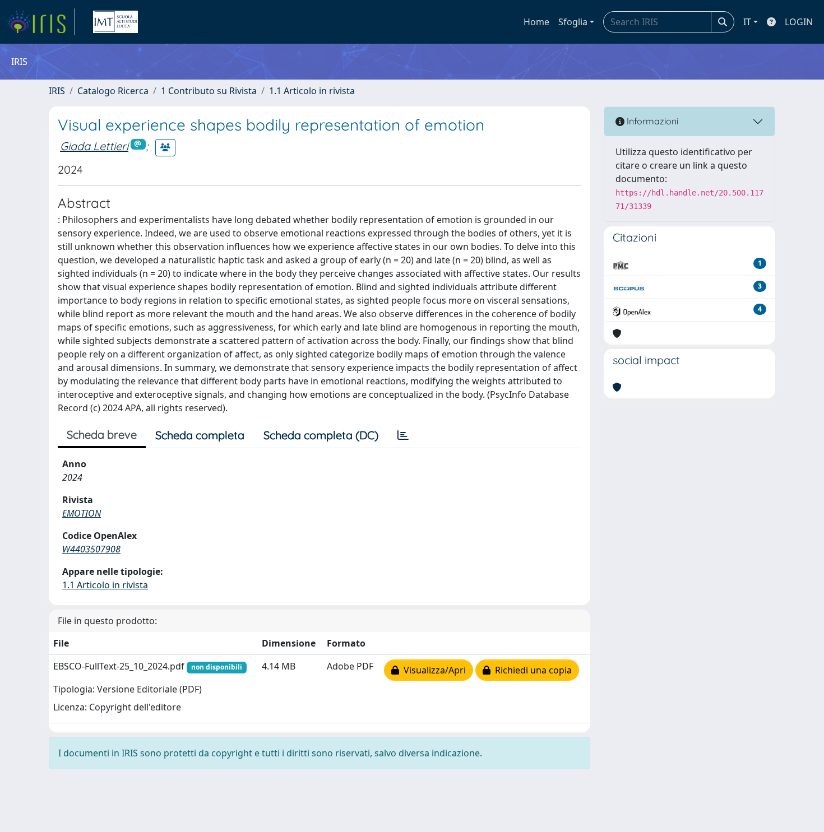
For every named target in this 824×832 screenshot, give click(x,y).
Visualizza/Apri (432, 670)
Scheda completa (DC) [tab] (320, 435)
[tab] (403, 435)
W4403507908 (91, 549)
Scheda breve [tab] (102, 434)
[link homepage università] (115, 21)
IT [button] (747, 22)
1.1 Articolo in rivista (312, 91)
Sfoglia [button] (572, 22)
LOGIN (799, 22)
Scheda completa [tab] (199, 435)
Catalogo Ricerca (113, 91)
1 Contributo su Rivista (209, 91)
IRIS (57, 91)
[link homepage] (41, 21)
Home (536, 22)
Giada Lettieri (94, 146)
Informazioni (651, 121)
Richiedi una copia (531, 670)
